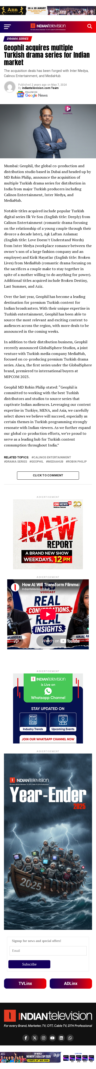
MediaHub (55, 461)
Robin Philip (77, 461)
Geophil (37, 461)
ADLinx (70, 983)
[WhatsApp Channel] (70, 1037)
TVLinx (25, 983)
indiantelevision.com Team (40, 88)
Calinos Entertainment (52, 457)
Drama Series (16, 461)
